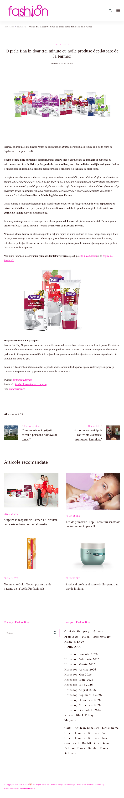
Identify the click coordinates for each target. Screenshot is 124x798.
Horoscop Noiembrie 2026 (82, 705)
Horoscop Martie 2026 (79, 664)
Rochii (86, 743)
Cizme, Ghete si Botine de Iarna (86, 738)
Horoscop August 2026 (80, 690)
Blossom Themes (86, 784)
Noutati (98, 631)
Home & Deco (74, 641)
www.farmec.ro (17, 388)
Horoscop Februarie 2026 (82, 659)
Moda (86, 636)
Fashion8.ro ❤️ (25, 784)
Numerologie (102, 636)
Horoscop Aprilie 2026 (80, 669)
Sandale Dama (98, 748)
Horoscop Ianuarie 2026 (81, 654)
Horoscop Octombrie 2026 (82, 700)
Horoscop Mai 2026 (78, 674)
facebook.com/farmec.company (31, 384)
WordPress (8, 788)
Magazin (70, 720)
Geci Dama (102, 743)
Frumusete (62, 44)
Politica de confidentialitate (24, 788)
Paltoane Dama (74, 748)
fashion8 (54, 63)
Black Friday (85, 715)
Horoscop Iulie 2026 (78, 684)
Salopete (70, 753)
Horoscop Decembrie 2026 (82, 710)
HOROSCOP (73, 647)
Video (68, 715)
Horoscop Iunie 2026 (78, 679)
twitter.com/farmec (22, 379)
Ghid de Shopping (76, 631)
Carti (67, 728)
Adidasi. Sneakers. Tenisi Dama (97, 728)
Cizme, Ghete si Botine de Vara (86, 733)
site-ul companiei (88, 255)
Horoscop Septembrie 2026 (83, 695)
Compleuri (71, 743)
